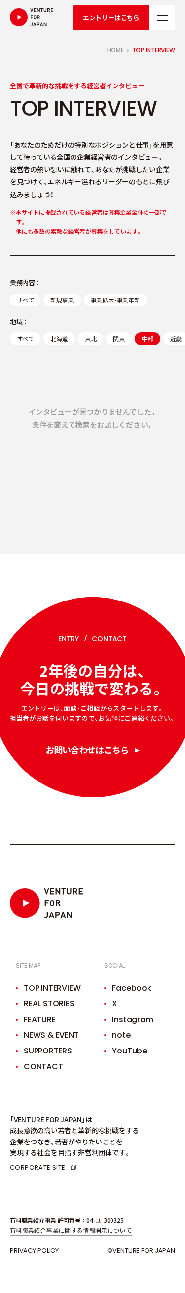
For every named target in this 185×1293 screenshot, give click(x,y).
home (115, 50)
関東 (119, 338)
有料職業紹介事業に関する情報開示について (71, 1230)
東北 (91, 338)
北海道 (59, 338)
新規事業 (62, 300)
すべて (25, 300)
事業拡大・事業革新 (115, 300)
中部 (147, 338)
